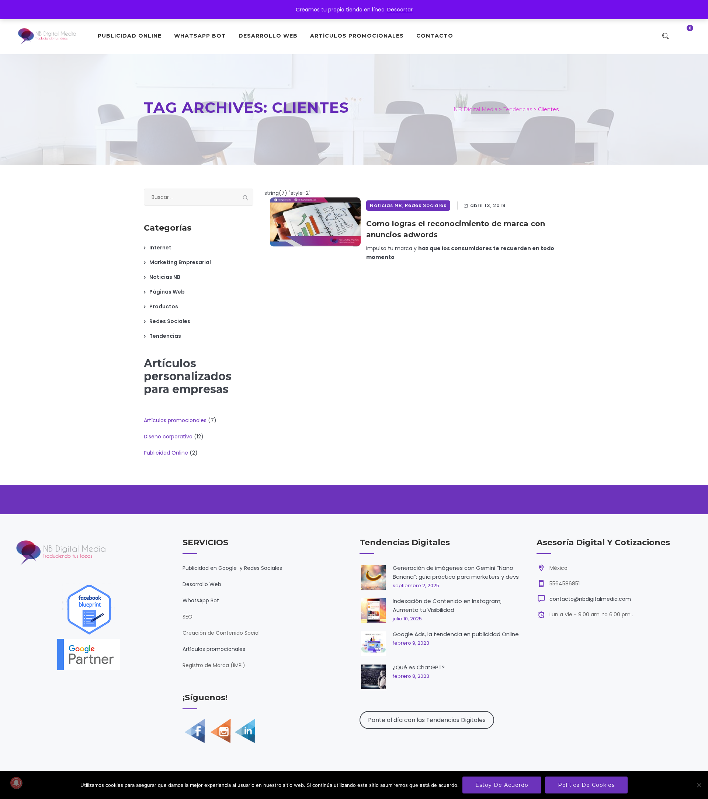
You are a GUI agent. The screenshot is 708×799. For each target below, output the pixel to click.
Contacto (434, 35)
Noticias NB (386, 205)
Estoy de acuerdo (501, 785)
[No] (698, 785)
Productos (163, 306)
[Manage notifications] (16, 783)
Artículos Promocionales (357, 35)
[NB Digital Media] (47, 35)
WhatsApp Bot (200, 35)
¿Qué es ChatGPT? (419, 667)
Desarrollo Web (268, 35)
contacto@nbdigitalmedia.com (590, 599)
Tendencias (165, 336)
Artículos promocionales (214, 649)
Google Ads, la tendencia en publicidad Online (456, 634)
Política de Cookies (586, 785)
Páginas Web (167, 291)
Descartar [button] (400, 9)
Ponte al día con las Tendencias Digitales (427, 720)
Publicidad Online (130, 35)
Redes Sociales (426, 205)
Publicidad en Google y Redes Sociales (232, 568)
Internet (160, 247)
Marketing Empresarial (180, 262)
